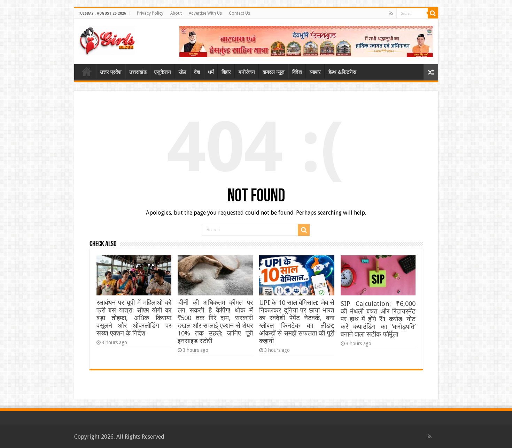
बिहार (226, 72)
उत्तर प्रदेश (111, 72)
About (176, 13)
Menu (87, 71)
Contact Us (239, 13)
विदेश (297, 72)
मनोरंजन (247, 72)
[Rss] (391, 13)
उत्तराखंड (138, 72)
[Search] (433, 13)
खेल (182, 72)
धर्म (211, 72)
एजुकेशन (162, 72)
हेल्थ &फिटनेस (342, 72)
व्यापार (315, 72)
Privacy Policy (150, 13)
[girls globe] (107, 39)
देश (197, 72)
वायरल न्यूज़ (274, 72)
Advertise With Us (205, 13)
